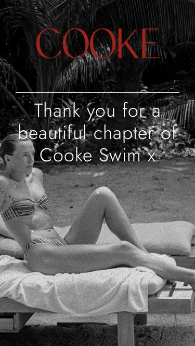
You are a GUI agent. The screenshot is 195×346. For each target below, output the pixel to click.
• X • (97, 192)
